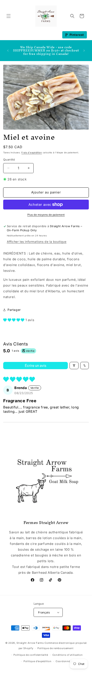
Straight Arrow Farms (30, 642)
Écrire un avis (35, 365)
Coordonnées (64, 661)
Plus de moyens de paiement (46, 214)
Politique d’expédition (37, 661)
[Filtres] (74, 365)
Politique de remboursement (55, 648)
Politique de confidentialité (30, 654)
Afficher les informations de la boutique (37, 241)
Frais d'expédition (31, 152)
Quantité (9, 159)
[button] (8, 16)
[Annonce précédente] (8, 50)
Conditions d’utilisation (67, 654)
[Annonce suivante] (84, 50)
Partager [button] (14, 310)
